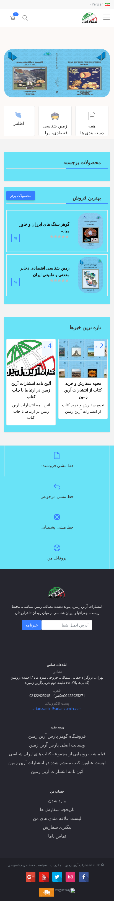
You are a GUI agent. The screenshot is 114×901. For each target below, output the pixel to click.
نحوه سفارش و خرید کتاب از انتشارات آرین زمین (83, 389)
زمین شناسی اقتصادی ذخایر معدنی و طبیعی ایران (44, 271)
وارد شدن (57, 801)
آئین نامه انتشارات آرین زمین (57, 771)
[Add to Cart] (15, 238)
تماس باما (57, 836)
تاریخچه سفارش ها (57, 809)
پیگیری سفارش (57, 827)
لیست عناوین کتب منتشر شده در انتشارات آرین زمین (57, 762)
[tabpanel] (57, 73)
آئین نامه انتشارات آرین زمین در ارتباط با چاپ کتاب (31, 389)
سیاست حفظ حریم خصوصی (27, 865)
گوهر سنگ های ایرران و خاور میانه (44, 227)
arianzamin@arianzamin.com (57, 708)
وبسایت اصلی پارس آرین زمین (57, 745)
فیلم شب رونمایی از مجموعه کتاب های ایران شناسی (57, 754)
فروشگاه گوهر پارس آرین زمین (57, 736)
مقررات (55, 865)
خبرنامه (31, 625)
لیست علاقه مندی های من (57, 818)
